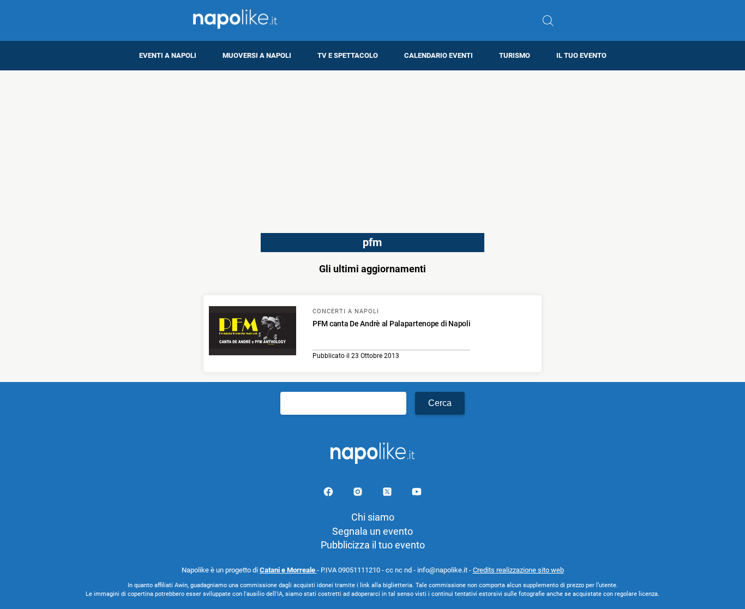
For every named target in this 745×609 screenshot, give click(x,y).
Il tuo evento (581, 55)
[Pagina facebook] (329, 493)
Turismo (514, 55)
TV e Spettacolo (347, 55)
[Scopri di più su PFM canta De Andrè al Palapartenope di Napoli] (252, 332)
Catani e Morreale (288, 570)
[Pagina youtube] (416, 493)
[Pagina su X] (388, 493)
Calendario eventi (438, 55)
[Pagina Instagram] (359, 493)
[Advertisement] (372, 146)
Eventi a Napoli (167, 55)
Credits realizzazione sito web (518, 570)
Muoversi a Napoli (257, 55)
